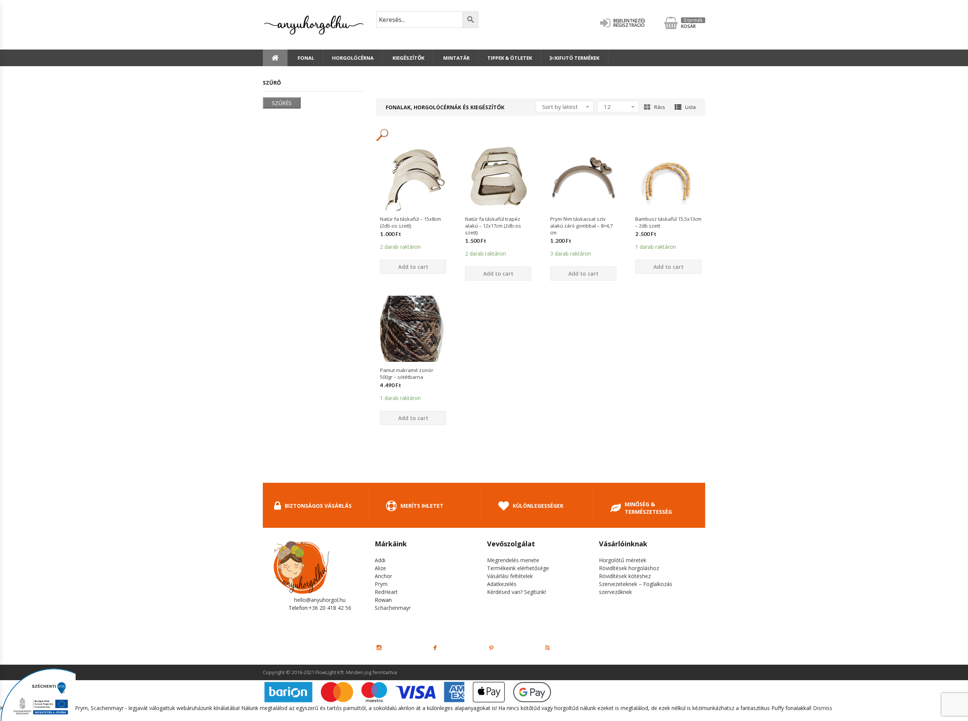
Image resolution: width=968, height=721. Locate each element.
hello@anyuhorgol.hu (320, 599)
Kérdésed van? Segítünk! (516, 591)
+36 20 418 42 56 (330, 607)
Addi (380, 560)
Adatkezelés (502, 584)
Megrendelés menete (513, 560)
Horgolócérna (353, 57)
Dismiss (822, 708)
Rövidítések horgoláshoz (629, 568)
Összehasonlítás (413, 223)
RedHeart (386, 591)
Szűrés (282, 103)
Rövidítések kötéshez (625, 576)
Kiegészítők (407, 57)
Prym (381, 584)
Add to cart (413, 266)
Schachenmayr (393, 607)
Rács (659, 107)
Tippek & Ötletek (509, 57)
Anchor (383, 576)
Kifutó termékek (577, 57)
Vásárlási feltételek (510, 576)
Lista (690, 107)
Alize (380, 568)
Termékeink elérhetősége (518, 568)
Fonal (305, 57)
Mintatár (456, 57)
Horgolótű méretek (622, 560)
